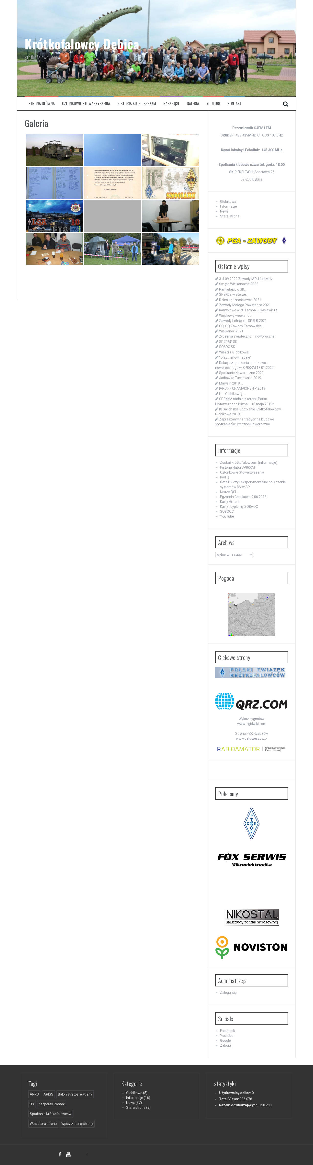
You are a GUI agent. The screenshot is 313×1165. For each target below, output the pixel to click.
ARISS (48, 1094)
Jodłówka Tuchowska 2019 (240, 378)
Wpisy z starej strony (77, 1124)
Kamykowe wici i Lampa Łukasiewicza (248, 310)
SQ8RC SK (227, 347)
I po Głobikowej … (232, 394)
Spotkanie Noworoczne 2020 (241, 373)
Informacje (228, 206)
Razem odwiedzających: (239, 1105)
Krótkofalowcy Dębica (82, 43)
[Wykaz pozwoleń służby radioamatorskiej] (251, 749)
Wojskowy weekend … (235, 315)
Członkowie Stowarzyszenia (86, 103)
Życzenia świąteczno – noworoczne (247, 336)
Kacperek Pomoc (52, 1104)
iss (32, 1104)
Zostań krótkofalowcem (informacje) (248, 462)
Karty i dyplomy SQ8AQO (239, 507)
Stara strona (229, 216)
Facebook (227, 1031)
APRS (34, 1094)
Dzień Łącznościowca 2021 (240, 300)
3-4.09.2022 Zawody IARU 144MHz (246, 279)
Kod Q (224, 477)
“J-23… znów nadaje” (235, 357)
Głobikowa (228, 202)
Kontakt (235, 103)
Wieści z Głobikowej (234, 352)
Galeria (193, 103)
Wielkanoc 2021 (231, 331)
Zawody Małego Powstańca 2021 (245, 305)
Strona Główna (41, 103)
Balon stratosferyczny (75, 1094)
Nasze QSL (171, 103)
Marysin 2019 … (231, 383)
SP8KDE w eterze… (233, 294)
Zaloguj (226, 1045)
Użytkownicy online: (235, 1093)
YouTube (213, 103)
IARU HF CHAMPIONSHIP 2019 (242, 388)
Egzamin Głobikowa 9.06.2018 (243, 497)
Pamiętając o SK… (232, 289)
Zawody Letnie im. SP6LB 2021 (243, 321)
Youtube (226, 1036)
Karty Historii (229, 502)
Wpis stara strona (43, 1124)
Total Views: (229, 1099)
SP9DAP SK (228, 342)
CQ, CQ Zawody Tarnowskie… (241, 326)
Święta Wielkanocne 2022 (238, 284)
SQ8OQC (227, 511)
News (224, 211)
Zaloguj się (228, 993)
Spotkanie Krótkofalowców (50, 1114)
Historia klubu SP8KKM (136, 103)
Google (225, 1040)
